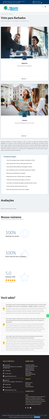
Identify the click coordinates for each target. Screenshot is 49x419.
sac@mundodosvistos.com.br (10, 376)
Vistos (6, 13)
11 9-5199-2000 (8, 373)
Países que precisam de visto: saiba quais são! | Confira (19, 163)
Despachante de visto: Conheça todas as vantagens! (18, 176)
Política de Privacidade (29, 370)
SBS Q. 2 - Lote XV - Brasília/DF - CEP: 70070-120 (12, 381)
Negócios (24, 63)
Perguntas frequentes (29, 368)
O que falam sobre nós (29, 367)
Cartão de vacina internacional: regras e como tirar (18, 179)
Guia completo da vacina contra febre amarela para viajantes (20, 170)
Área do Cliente (37, 1)
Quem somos (28, 371)
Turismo (24, 120)
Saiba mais (23, 78)
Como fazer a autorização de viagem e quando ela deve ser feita (21, 183)
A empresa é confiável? (30, 364)
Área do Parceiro (37, 2)
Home (3, 13)
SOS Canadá (27, 384)
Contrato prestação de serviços (31, 366)
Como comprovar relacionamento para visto (16, 186)
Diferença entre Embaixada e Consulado (15, 173)
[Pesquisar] (42, 7)
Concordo (37, 417)
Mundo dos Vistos (29, 382)
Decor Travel (27, 385)
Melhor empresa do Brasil (30, 374)
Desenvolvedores (28, 372)
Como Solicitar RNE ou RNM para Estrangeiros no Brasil (19, 166)
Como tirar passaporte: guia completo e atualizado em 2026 (20, 160)
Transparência (28, 375)
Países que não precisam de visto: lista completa (17, 189)
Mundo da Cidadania (29, 386)
